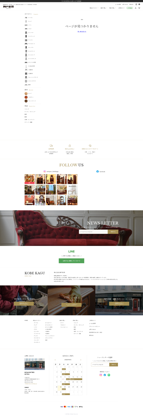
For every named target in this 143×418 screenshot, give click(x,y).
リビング (27, 109)
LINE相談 (130, 8)
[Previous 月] (55, 359)
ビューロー (31, 32)
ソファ (30, 25)
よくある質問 (118, 4)
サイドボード (31, 43)
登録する (113, 231)
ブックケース (31, 36)
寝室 (26, 114)
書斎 (26, 117)
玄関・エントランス (29, 119)
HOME (26, 320)
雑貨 (29, 84)
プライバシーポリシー (94, 326)
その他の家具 (31, 66)
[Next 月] (80, 359)
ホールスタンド (32, 58)
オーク (30, 93)
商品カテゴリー (37, 320)
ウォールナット (32, 101)
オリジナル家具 (32, 62)
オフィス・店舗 (28, 122)
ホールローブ (31, 55)
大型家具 (30, 73)
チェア (30, 21)
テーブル (30, 17)
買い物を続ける (82, 31)
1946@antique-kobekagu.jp (31, 383)
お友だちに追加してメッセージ (71, 261)
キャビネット (31, 51)
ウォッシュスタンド (33, 77)
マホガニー (31, 97)
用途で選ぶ (75, 320)
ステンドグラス (32, 81)
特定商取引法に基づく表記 (95, 332)
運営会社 (131, 4)
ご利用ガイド (121, 7)
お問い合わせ (125, 4)
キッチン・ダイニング (30, 111)
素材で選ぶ (62, 320)
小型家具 (30, 69)
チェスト (30, 40)
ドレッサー (31, 47)
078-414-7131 (30, 380)
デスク (30, 29)
